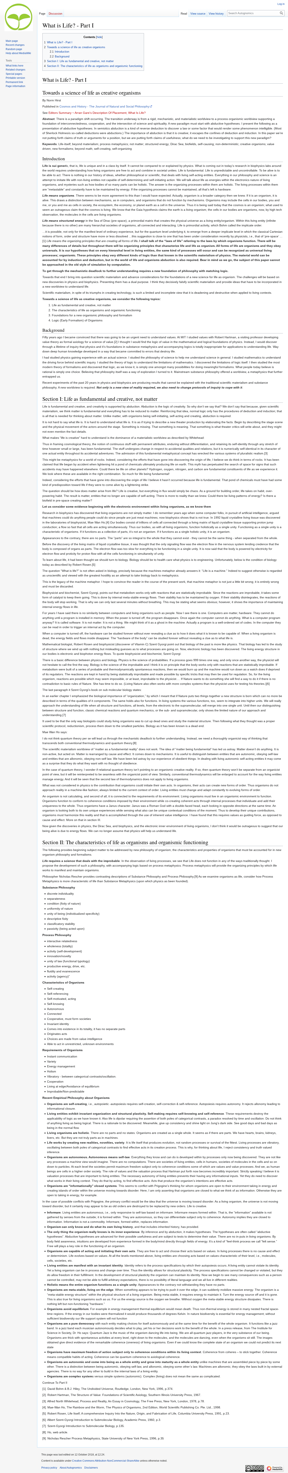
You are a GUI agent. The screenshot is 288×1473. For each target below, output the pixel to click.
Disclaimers (91, 1467)
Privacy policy (49, 1467)
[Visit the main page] (18, 17)
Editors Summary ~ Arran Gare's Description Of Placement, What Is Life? (97, 112)
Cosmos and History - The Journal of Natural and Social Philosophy (104, 106)
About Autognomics (71, 1467)
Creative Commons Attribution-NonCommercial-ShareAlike (105, 1460)
